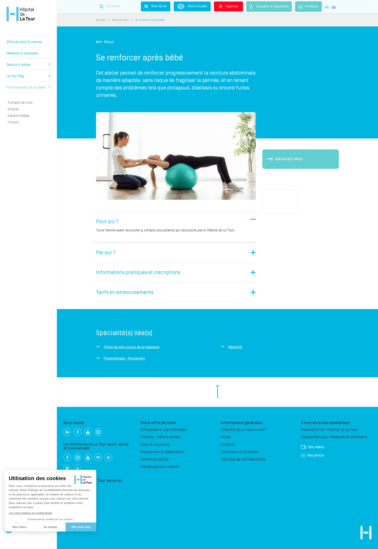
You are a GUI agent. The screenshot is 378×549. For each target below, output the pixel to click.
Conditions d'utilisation (240, 452)
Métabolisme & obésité (159, 467)
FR (327, 8)
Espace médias (19, 116)
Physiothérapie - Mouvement (124, 358)
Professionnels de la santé (26, 87)
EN (334, 8)
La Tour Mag (15, 76)
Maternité (235, 347)
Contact (13, 122)
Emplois (13, 109)
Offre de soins (120, 20)
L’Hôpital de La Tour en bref (243, 429)
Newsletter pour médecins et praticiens (334, 437)
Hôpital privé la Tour (21, 14)
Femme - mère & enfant (160, 437)
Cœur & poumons (154, 444)
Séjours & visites (19, 65)
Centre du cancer (154, 459)
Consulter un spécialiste (272, 6)
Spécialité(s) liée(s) (289, 159)
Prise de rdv (159, 6)
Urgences (232, 6)
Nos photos (316, 455)
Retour (109, 42)
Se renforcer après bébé (150, 20)
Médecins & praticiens (22, 53)
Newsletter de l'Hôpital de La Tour (329, 429)
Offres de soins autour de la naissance (131, 347)
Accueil (100, 20)
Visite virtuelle (197, 6)
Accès (226, 437)
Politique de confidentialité (243, 459)
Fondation (312, 6)
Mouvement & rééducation (162, 452)
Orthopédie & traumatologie (163, 429)
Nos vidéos (316, 447)
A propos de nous (20, 103)
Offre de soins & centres (24, 42)
